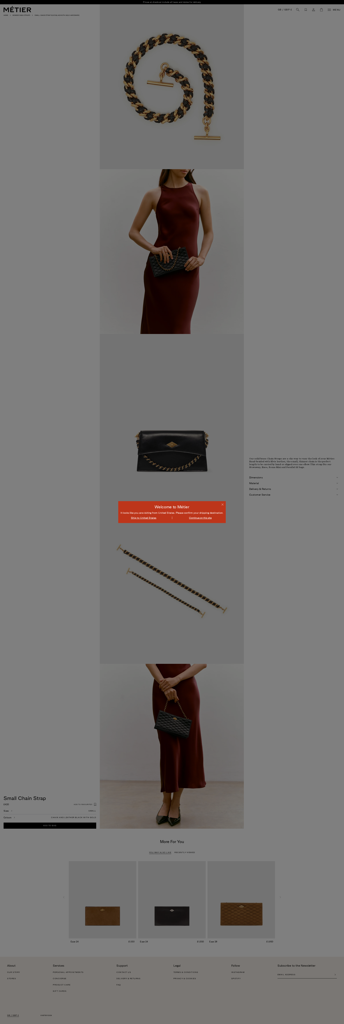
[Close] (222, 504)
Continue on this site (200, 518)
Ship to (143, 518)
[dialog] (172, 512)
